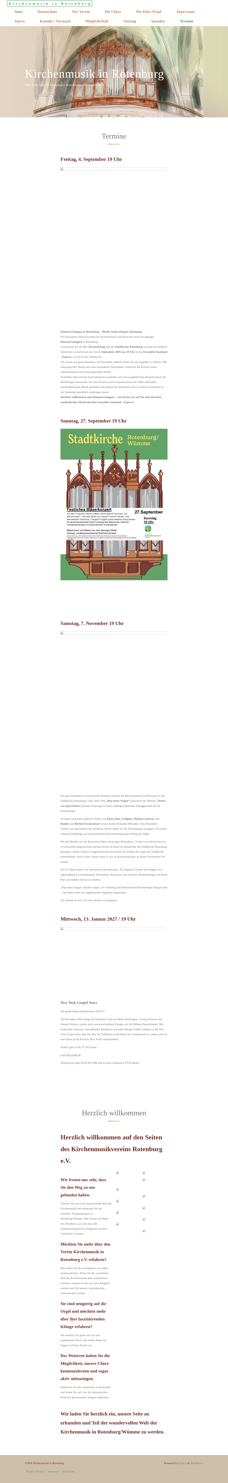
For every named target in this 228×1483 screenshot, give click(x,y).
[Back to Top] (216, 1479)
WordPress (196, 1463)
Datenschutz (69, 1471)
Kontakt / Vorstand (35, 1471)
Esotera (182, 1463)
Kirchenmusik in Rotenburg (50, 3)
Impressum (53, 1471)
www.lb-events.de (70, 1054)
